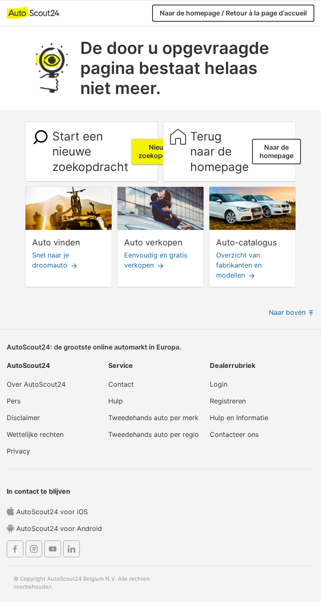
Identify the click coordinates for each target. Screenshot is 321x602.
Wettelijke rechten (35, 434)
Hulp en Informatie (239, 417)
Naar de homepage (276, 151)
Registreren (228, 401)
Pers (13, 401)
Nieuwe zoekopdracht (160, 151)
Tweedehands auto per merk (153, 417)
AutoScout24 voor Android (58, 528)
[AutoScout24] (33, 12)
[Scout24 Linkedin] (71, 550)
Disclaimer (23, 417)
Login (218, 384)
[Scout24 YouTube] (52, 550)
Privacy (18, 451)
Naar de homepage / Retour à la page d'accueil (233, 13)
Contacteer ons (234, 434)
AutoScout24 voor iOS (51, 512)
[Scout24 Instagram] (34, 550)
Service (120, 365)
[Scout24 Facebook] (15, 550)
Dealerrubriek (232, 365)
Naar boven (288, 312)
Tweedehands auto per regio (153, 434)
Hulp (115, 401)
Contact (121, 384)
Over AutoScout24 (36, 384)
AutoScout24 (28, 365)
